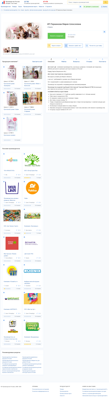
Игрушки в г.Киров (50, 10)
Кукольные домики (9, 135)
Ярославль (29, 230)
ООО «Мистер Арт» (29, 309)
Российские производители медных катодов (94, 391)
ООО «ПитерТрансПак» (31, 170)
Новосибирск (8, 258)
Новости (41, 6)
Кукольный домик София (11, 109)
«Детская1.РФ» (28, 254)
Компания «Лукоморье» (31, 226)
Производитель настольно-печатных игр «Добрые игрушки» (10, 338)
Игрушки (28, 10)
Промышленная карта (30, 6)
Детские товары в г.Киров (46, 10)
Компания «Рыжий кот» (11, 281)
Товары (14, 6)
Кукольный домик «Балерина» (9, 84)
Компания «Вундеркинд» (31, 337)
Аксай (7, 285)
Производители (6, 6)
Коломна (7, 230)
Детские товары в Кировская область (44, 10)
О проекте (48, 6)
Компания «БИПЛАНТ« (10, 309)
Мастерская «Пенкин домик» (10, 255)
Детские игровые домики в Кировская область (52, 10)
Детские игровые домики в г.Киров (54, 10)
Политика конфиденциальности (40, 391)
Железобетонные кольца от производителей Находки (95, 395)
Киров (22, 10)
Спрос (20, 6)
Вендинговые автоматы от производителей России (95, 389)
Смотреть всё (37, 61)
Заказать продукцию (56, 36)
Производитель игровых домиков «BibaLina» (11, 199)
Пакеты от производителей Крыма (91, 393)
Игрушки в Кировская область (48, 10)
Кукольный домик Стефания (29, 110)
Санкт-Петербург (30, 174)
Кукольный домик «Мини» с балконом (32, 84)
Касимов (28, 285)
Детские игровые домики (36, 10)
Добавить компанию (92, 6)
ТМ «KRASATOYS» (9, 170)
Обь (6, 174)
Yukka (26, 198)
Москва (7, 341)
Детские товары (26, 10)
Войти (105, 6)
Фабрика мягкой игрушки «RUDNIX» (31, 282)
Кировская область (19, 10)
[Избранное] (80, 6)
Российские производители (10, 10)
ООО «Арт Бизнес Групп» (11, 226)
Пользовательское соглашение (40, 389)
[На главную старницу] (1, 10)
